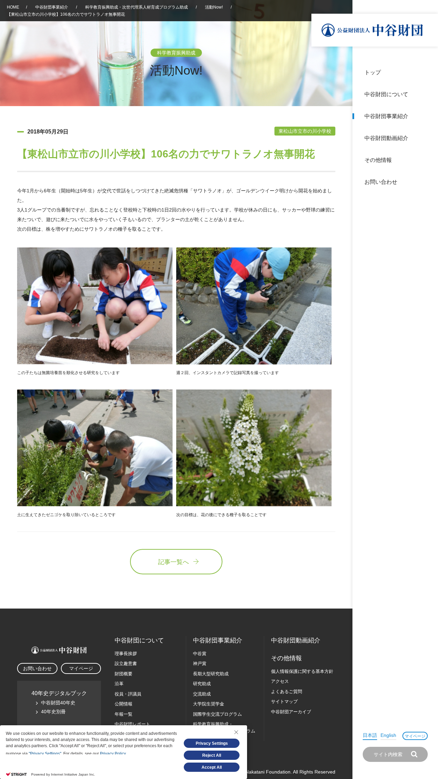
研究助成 (202, 683)
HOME (13, 7)
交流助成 (202, 694)
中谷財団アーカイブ (291, 711)
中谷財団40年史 (58, 702)
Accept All (212, 767)
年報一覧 (123, 714)
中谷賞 (199, 653)
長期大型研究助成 (211, 673)
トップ (372, 72)
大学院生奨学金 (208, 703)
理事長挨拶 (126, 653)
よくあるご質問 (286, 691)
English (388, 735)
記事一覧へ (173, 562)
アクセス (280, 681)
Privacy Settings (212, 743)
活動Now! (214, 7)
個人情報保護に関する (302, 671)
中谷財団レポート (132, 724)
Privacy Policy (113, 753)
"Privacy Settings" (45, 753)
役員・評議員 (128, 694)
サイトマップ (284, 701)
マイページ (415, 736)
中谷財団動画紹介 (386, 138)
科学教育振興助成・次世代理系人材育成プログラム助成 (136, 7)
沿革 (428, 138)
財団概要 (123, 673)
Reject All (211, 755)
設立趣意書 (126, 663)
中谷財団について (386, 94)
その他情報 (378, 160)
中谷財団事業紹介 (386, 116)
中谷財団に (139, 640)
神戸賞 (199, 663)
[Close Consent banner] (236, 732)
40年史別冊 (53, 711)
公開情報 (123, 703)
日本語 (370, 735)
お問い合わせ (380, 182)
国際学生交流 (217, 714)
